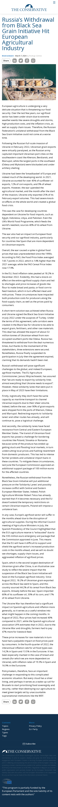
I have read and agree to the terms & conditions (30, 429)
